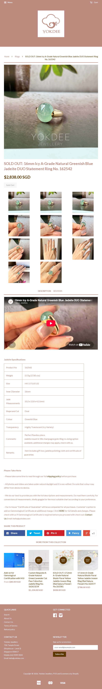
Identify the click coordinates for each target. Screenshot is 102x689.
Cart (96, 2)
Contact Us (8, 622)
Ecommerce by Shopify (70, 674)
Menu (9, 2)
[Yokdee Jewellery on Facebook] (55, 616)
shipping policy (54, 476)
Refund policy (9, 629)
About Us (8, 618)
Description (44, 291)
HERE (61, 510)
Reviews (57, 291)
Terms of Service (10, 626)
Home (6, 56)
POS (55, 674)
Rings (17, 56)
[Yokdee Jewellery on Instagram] (61, 616)
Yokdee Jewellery (45, 674)
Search (6, 615)
